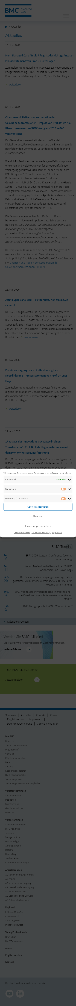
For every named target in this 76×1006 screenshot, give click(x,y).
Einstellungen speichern (38, 526)
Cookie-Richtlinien (22, 532)
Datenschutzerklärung (41, 532)
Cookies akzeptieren (38, 506)
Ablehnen (38, 516)
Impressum (57, 532)
